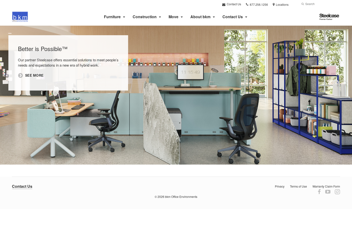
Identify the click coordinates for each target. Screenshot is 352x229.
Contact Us (233, 4)
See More (34, 75)
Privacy (279, 186)
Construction (145, 16)
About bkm (200, 16)
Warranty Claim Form (326, 186)
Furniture (112, 16)
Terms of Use (298, 186)
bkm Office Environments (181, 197)
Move (173, 16)
